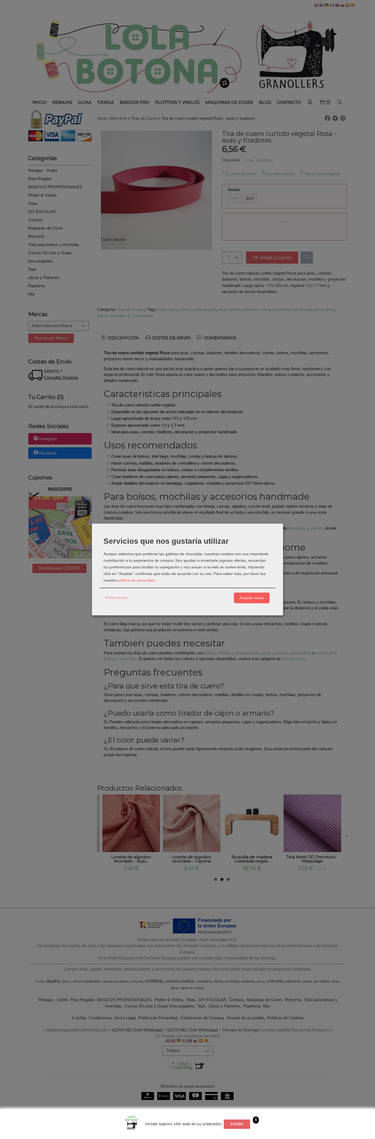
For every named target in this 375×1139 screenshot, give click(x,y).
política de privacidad (136, 580)
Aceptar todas (252, 598)
